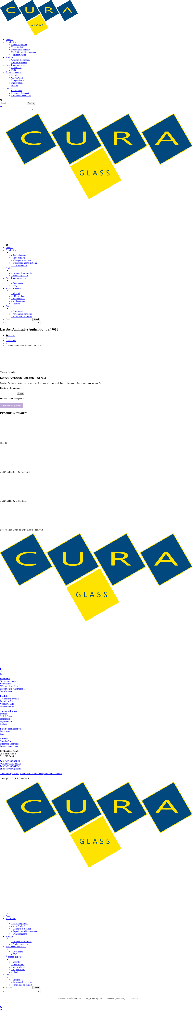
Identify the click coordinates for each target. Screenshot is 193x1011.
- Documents (17, 283)
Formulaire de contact (21, 95)
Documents (16, 67)
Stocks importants (19, 44)
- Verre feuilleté (18, 258)
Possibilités (11, 42)
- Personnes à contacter (21, 314)
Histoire (14, 85)
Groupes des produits (20, 60)
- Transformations (19, 265)
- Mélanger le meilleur (21, 260)
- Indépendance (18, 298)
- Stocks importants (19, 255)
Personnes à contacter (21, 93)
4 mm (20, 393)
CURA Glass (17, 78)
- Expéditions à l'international (24, 263)
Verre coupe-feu (7, 706)
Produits (9, 57)
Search (31, 103)
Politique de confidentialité (31, 773)
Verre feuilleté (17, 47)
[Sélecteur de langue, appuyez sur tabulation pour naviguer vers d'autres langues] (17, 109)
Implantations (17, 83)
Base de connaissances (16, 65)
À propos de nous (13, 72)
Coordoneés (16, 90)
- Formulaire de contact (21, 316)
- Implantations (18, 301)
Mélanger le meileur (9, 686)
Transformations (18, 55)
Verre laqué (11, 340)
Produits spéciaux (19, 62)
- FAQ (14, 286)
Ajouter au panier (11, 405)
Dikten (3, 398)
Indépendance (17, 80)
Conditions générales (9, 773)
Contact (9, 88)
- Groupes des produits (21, 273)
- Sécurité (15, 293)
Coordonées (5, 741)
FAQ (13, 70)
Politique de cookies (53, 773)
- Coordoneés (17, 311)
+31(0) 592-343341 (11, 766)
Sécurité (15, 75)
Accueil (9, 39)
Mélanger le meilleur (20, 49)
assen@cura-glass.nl (11, 768)
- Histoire (15, 303)
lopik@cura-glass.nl (11, 763)
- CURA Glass (17, 296)
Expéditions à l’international (23, 52)
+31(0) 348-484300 (11, 761)
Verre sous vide (7, 704)
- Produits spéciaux (19, 275)
